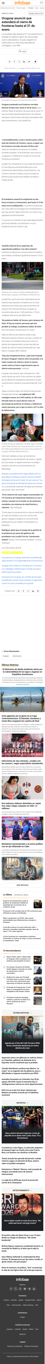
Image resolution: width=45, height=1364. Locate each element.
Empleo (22, 1317)
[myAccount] (41, 3)
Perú (8, 1305)
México (39, 1300)
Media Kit (22, 1334)
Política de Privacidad (31, 1346)
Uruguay (6, 656)
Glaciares (41, 8)
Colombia (14, 1300)
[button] (3, 3)
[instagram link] (20, 1289)
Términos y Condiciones (14, 1346)
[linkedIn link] (34, 1289)
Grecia (35, 8)
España (20, 1300)
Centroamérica (16, 1305)
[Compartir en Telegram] (29, 61)
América (6, 1300)
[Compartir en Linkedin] (24, 61)
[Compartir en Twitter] (19, 61)
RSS (36, 1305)
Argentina (9, 1329)
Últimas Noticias (28, 1305)
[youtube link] (24, 1289)
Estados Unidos (30, 1300)
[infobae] (22, 3)
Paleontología (19, 8)
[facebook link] (11, 1289)
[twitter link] (15, 1289)
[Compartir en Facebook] (14, 61)
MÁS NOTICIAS (22, 885)
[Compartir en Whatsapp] (10, 61)
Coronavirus (17, 656)
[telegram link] (29, 1289)
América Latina (7, 13)
